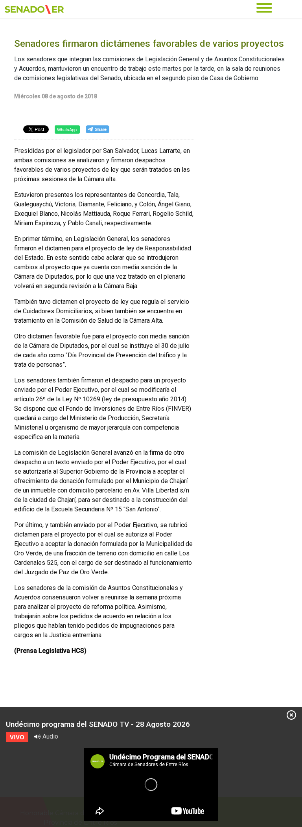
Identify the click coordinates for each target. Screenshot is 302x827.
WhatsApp (67, 129)
